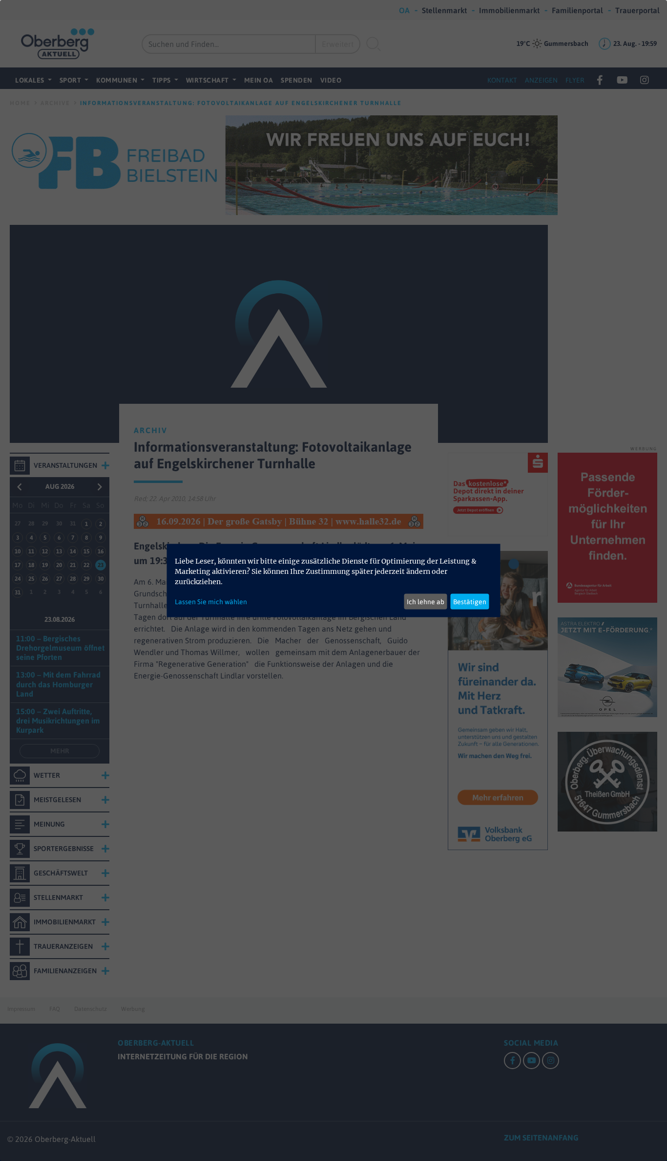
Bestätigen (469, 601)
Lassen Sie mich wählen (211, 601)
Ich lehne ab (425, 601)
